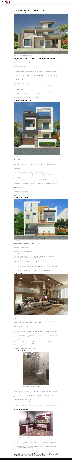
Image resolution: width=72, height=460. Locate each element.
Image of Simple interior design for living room (22, 454)
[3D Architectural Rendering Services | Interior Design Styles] (6, 3)
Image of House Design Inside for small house (42, 453)
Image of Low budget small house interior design (23, 453)
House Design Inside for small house (21, 453)
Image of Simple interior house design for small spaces (37, 454)
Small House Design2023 (41, 455)
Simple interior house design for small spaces (31, 455)
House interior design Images (31, 453)
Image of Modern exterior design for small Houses (38, 453)
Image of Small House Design (50, 454)
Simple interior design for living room (19, 455)
